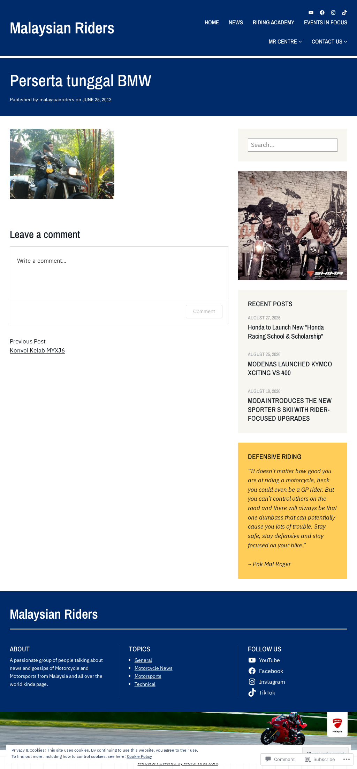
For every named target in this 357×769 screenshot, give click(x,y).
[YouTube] (311, 12)
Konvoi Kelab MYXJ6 (37, 350)
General (143, 660)
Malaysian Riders (62, 27)
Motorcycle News (154, 668)
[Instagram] (333, 12)
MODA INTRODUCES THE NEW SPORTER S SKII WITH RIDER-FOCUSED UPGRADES (290, 409)
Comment (204, 311)
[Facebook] (322, 12)
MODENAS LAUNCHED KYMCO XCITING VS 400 (290, 368)
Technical (145, 684)
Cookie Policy (139, 756)
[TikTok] (344, 12)
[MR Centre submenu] (300, 41)
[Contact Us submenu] (345, 41)
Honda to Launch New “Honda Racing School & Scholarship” (286, 331)
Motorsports (148, 676)
